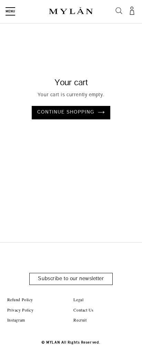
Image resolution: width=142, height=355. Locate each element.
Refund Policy (20, 299)
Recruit (80, 320)
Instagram (16, 320)
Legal (78, 299)
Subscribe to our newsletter (71, 279)
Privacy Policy (20, 310)
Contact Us (83, 310)
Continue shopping (66, 112)
